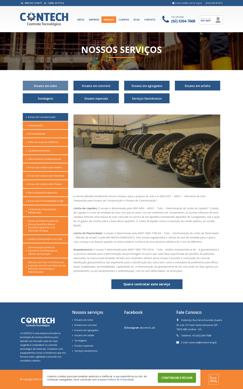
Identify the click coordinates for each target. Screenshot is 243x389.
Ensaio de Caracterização (42, 117)
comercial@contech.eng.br (188, 3)
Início (80, 19)
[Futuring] (213, 379)
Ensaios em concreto (96, 86)
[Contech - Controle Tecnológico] (44, 19)
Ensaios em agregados (147, 86)
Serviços (109, 19)
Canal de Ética (55, 3)
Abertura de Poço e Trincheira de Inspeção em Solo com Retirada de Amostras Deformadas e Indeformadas (46, 267)
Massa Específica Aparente (42, 192)
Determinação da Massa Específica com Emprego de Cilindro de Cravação (42, 250)
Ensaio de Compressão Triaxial (45, 184)
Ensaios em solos (45, 86)
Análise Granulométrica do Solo (45, 239)
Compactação (35, 125)
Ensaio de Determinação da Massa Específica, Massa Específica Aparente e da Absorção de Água (43, 225)
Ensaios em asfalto (197, 86)
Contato (149, 19)
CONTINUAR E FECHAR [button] (176, 378)
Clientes (124, 19)
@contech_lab (147, 327)
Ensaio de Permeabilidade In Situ (46, 201)
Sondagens (45, 98)
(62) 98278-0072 (215, 3)
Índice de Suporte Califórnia (43, 142)
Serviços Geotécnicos (147, 98)
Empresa (94, 19)
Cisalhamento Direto (39, 150)
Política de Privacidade (120, 379)
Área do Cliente (33, 3)
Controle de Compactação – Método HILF (43, 211)
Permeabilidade (36, 133)
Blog (137, 19)
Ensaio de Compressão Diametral (46, 175)
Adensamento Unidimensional (44, 159)
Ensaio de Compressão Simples (45, 167)
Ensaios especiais (96, 98)
